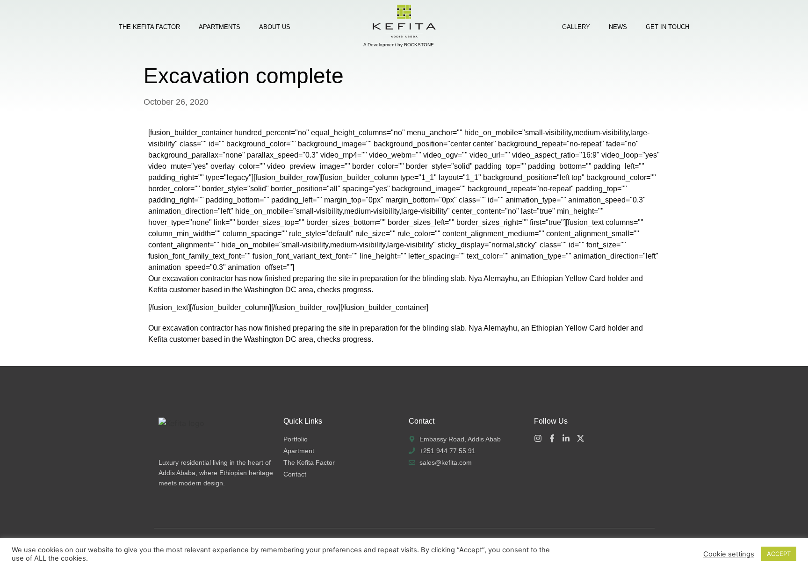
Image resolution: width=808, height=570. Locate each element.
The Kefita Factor (149, 26)
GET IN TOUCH (667, 26)
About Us (274, 26)
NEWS (618, 26)
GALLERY (576, 26)
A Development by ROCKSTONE (398, 44)
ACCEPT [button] (779, 553)
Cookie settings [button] (728, 554)
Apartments (219, 26)
